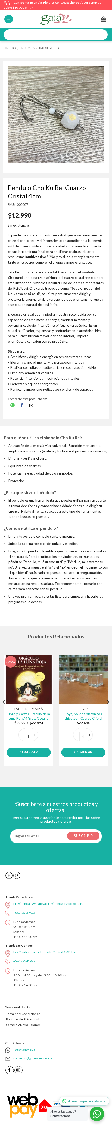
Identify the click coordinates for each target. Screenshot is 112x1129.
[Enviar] (102, 35)
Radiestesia (49, 48)
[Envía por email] (31, 405)
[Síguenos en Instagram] (16, 875)
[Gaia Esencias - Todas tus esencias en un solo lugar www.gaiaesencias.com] (56, 19)
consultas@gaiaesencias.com (33, 1058)
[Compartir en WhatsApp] (12, 405)
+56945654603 (24, 1049)
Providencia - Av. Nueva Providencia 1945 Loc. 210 (48, 904)
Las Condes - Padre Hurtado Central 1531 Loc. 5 (46, 952)
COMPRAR (29, 752)
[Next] (108, 712)
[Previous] (4, 712)
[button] (8, 19)
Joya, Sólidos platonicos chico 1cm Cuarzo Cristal (83, 716)
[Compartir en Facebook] (22, 405)
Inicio (10, 48)
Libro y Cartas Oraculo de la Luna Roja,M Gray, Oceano (29, 716)
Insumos (27, 48)
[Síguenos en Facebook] (9, 875)
